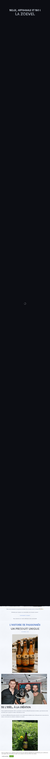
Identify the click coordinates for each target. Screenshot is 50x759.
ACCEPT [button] (11, 756)
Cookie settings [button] (5, 756)
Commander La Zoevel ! (25, 615)
